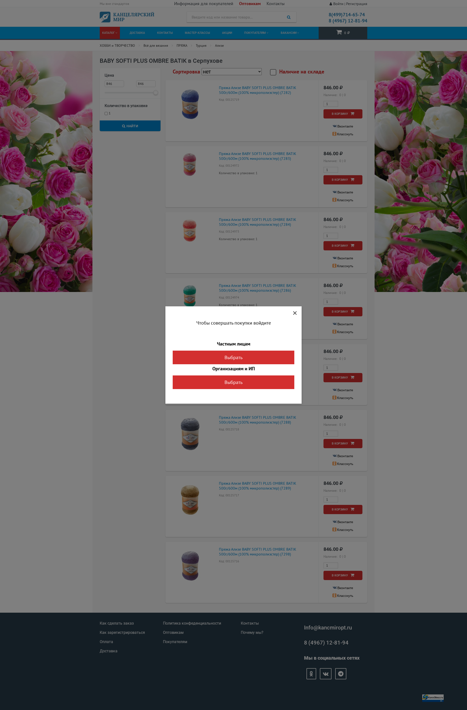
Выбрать (233, 357)
